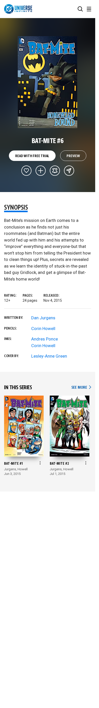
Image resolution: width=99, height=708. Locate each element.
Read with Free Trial (32, 156)
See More (81, 387)
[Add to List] (41, 171)
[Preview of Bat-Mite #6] (47, 82)
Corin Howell (43, 328)
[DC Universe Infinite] (18, 9)
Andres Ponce (44, 339)
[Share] (69, 171)
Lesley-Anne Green (49, 356)
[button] (80, 9)
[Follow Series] (55, 171)
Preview (73, 156)
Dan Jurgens (43, 317)
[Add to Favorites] (26, 171)
